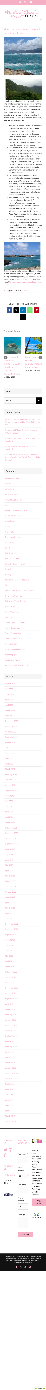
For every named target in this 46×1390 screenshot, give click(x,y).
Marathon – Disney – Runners (17, 580)
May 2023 (9, 865)
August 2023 (10, 849)
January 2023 (10, 886)
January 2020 (10, 1020)
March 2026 (10, 710)
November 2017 (11, 1073)
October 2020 (10, 993)
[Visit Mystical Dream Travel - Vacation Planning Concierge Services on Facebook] (5, 1155)
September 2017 (11, 1084)
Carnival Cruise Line (13, 516)
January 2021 (10, 977)
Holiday (8, 574)
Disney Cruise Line (12, 537)
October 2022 (10, 892)
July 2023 (9, 854)
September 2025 (11, 737)
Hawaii (24, 290)
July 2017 (9, 1095)
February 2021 (11, 972)
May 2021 (9, 956)
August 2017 (10, 1089)
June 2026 (9, 694)
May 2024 (9, 812)
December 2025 (11, 721)
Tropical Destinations (13, 639)
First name (23, 1154)
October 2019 (10, 1031)
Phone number (21, 1199)
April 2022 (9, 903)
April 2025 (9, 764)
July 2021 (9, 945)
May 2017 (9, 1105)
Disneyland (9, 542)
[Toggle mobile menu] (41, 20)
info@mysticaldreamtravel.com (9, 1175)
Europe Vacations (12, 558)
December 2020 (11, 983)
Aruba (7, 505)
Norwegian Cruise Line (14, 596)
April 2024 (9, 817)
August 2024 (10, 796)
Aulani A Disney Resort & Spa (17, 510)
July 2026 (9, 689)
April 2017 (9, 1111)
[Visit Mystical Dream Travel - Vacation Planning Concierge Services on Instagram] (10, 1150)
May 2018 (9, 1057)
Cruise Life (9, 532)
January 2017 (10, 1121)
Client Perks (10, 521)
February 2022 (11, 913)
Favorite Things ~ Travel (15, 564)
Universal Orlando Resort (15, 649)
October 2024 (10, 785)
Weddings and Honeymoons (16, 665)
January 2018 (10, 1068)
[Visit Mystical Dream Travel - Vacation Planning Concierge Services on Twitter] (5, 1150)
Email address (22, 1169)
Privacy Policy (22, 1258)
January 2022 (10, 918)
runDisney (9, 617)
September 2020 (11, 999)
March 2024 (10, 822)
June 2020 (9, 1004)
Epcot (7, 548)
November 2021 (11, 929)
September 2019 (11, 1036)
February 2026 (11, 716)
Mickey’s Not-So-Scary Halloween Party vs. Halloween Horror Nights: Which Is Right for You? (22, 422)
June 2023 (9, 860)
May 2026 (9, 700)
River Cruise (10, 607)
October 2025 (10, 732)
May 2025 (9, 758)
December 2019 (11, 1025)
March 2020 (10, 1009)
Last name (22, 1184)
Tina (7, 290)
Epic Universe (10, 553)
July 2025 (9, 748)
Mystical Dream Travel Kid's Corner (19, 590)
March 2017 (10, 1116)
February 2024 (11, 828)
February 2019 (11, 1047)
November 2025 (11, 726)
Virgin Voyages (11, 654)
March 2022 (10, 908)
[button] (5, 357)
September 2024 (11, 790)
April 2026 (9, 705)
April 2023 (9, 871)
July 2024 (9, 801)
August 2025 (10, 742)
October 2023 (10, 838)
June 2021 (9, 950)
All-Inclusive (10, 489)
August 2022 (10, 897)
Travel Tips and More (13, 633)
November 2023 (11, 833)
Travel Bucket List (12, 628)
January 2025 (10, 780)
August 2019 (10, 1041)
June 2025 (9, 753)
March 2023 (10, 876)
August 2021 (10, 940)
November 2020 (11, 988)
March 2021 (10, 967)
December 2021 (11, 924)
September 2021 (11, 935)
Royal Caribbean (12, 612)
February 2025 (11, 774)
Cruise (7, 526)
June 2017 (9, 1100)
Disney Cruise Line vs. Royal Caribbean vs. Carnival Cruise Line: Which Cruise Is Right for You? (22, 457)
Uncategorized (11, 644)
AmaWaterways (11, 494)
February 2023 (11, 881)
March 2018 (10, 1063)
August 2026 (10, 684)
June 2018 (9, 1052)
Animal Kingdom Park (14, 500)
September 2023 (11, 844)
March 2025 (10, 769)
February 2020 (11, 1015)
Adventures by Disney (14, 478)
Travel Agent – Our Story (15, 622)
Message (22, 1214)
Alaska (8, 484)
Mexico (8, 585)
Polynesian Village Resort (15, 601)
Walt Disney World (12, 660)
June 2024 (9, 806)
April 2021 (9, 961)
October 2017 (10, 1079)
